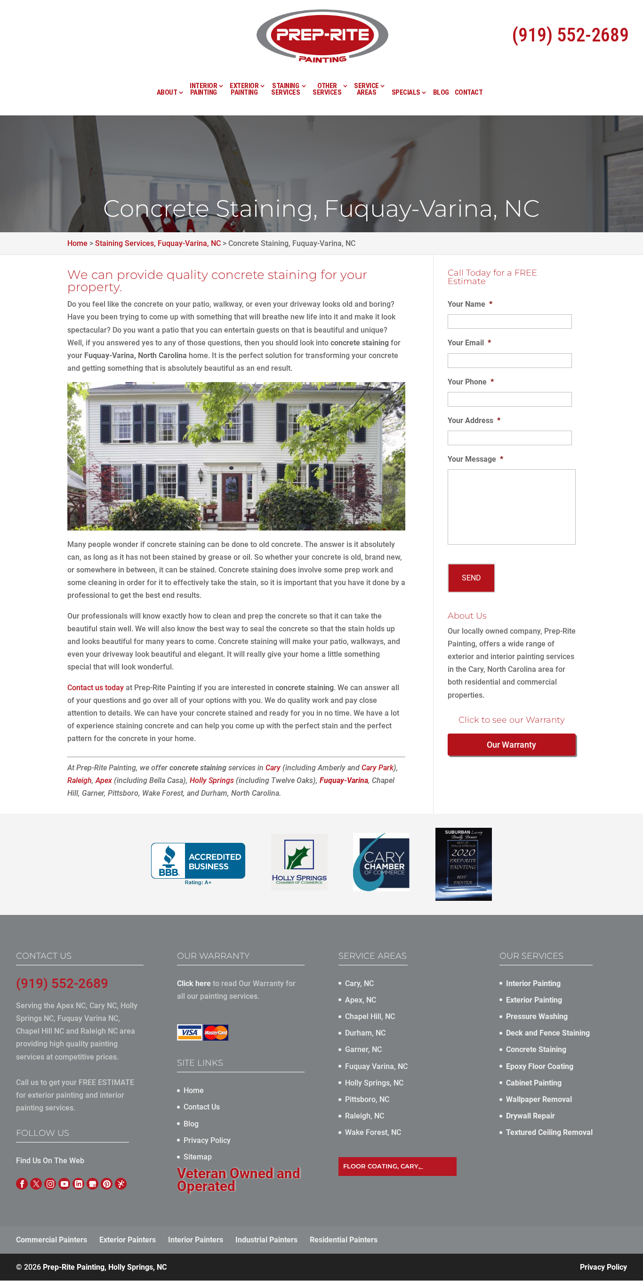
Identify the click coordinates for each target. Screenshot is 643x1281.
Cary (273, 767)
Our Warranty (511, 745)
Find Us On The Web (50, 1160)
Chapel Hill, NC (370, 1016)
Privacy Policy (207, 1140)
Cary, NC (359, 983)
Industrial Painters (266, 1239)
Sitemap (198, 1156)
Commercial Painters (51, 1239)
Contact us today (95, 687)
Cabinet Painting (534, 1082)
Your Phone (471, 381)
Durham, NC (365, 1032)
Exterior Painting (244, 89)
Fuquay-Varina (344, 780)
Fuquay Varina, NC (376, 1066)
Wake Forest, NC (373, 1132)
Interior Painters (195, 1239)
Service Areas (366, 89)
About (167, 93)
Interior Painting (203, 89)
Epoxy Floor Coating (539, 1066)
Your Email (469, 342)
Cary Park (378, 767)
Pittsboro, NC (367, 1099)
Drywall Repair (530, 1115)
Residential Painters (344, 1239)
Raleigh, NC (364, 1115)
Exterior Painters (127, 1239)
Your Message (475, 459)
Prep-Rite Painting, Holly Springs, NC (105, 1267)
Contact (469, 93)
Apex (104, 780)
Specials (406, 93)
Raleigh (79, 780)
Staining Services (285, 89)
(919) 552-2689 (570, 35)
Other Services (327, 89)
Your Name (470, 304)
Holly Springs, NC (374, 1082)
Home (194, 1090)
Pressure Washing (537, 1016)
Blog (441, 93)
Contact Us (202, 1106)
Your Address (474, 420)
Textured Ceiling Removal (549, 1132)
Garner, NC (363, 1049)
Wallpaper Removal (539, 1099)
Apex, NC (360, 999)
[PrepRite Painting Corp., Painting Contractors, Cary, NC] (198, 864)
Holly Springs (212, 780)
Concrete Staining (536, 1049)
